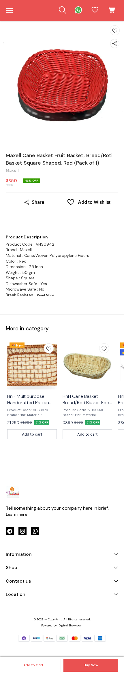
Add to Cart (33, 665)
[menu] (9, 10)
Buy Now (91, 665)
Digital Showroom (70, 625)
